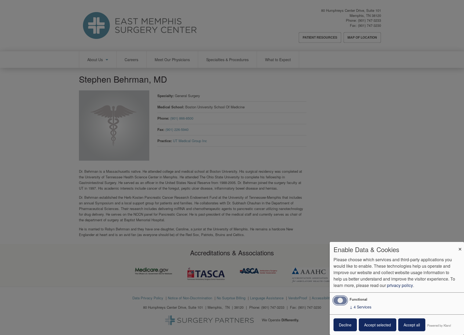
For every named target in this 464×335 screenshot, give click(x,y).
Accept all (412, 324)
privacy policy (400, 285)
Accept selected (377, 324)
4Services (360, 307)
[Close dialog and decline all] (460, 245)
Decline (345, 324)
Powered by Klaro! (439, 325)
